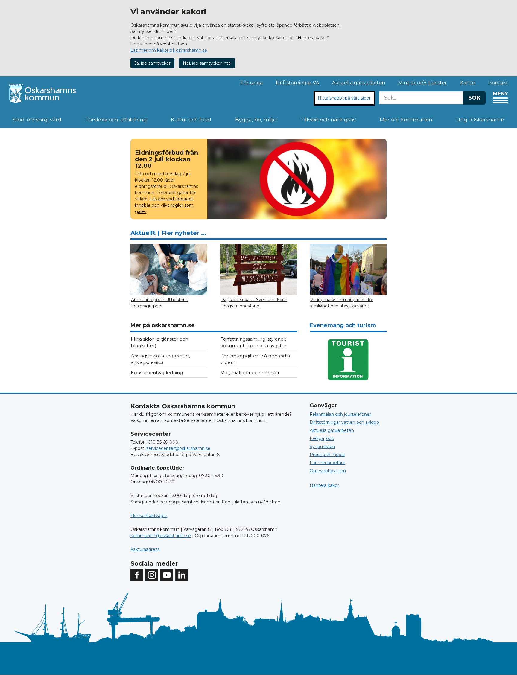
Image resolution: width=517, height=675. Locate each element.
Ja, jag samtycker (152, 63)
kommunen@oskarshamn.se (160, 535)
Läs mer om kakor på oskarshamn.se (168, 50)
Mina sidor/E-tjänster (422, 83)
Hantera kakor (324, 485)
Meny (500, 94)
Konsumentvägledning (157, 372)
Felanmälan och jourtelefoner (340, 414)
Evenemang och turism (343, 325)
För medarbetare (327, 462)
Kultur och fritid (191, 120)
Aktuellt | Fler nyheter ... (168, 233)
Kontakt (498, 83)
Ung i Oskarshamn (480, 120)
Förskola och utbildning (116, 120)
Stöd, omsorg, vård (37, 120)
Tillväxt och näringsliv (328, 120)
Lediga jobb (322, 438)
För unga (252, 83)
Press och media (327, 454)
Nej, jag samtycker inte (207, 63)
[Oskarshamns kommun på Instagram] (151, 575)
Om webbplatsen (328, 470)
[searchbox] (421, 98)
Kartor (467, 83)
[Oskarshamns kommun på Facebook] (136, 575)
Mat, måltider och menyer (249, 372)
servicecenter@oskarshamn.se (178, 448)
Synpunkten (322, 446)
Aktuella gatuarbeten (358, 83)
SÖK (474, 98)
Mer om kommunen (406, 120)
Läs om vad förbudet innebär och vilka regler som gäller (164, 205)
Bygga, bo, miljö (255, 120)
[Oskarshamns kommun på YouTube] (166, 575)
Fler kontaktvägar (148, 515)
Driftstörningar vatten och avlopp (344, 422)
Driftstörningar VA (297, 83)
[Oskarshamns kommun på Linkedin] (181, 575)
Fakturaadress (144, 549)
